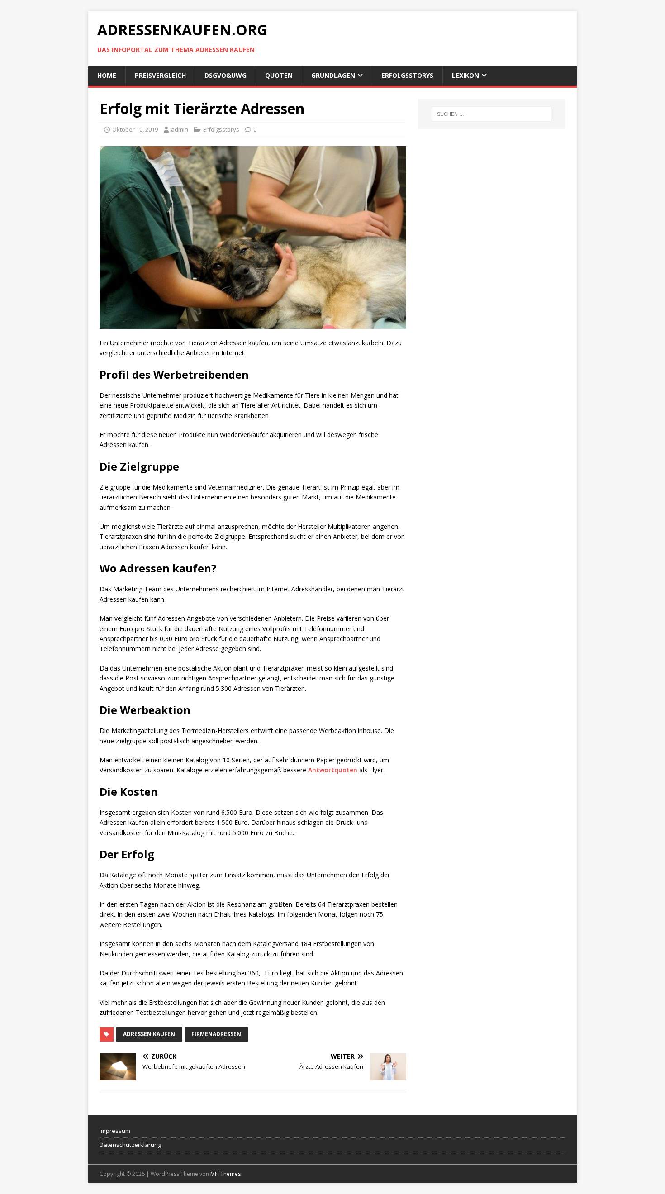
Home (106, 75)
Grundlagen (333, 75)
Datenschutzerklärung (130, 1145)
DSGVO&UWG (225, 75)
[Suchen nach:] (491, 114)
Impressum (115, 1131)
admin (179, 129)
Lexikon (465, 75)
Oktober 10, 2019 (135, 129)
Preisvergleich (160, 75)
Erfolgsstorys (407, 75)
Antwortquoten (332, 770)
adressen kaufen (149, 1034)
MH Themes (225, 1174)
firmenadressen (216, 1034)
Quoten (279, 75)
